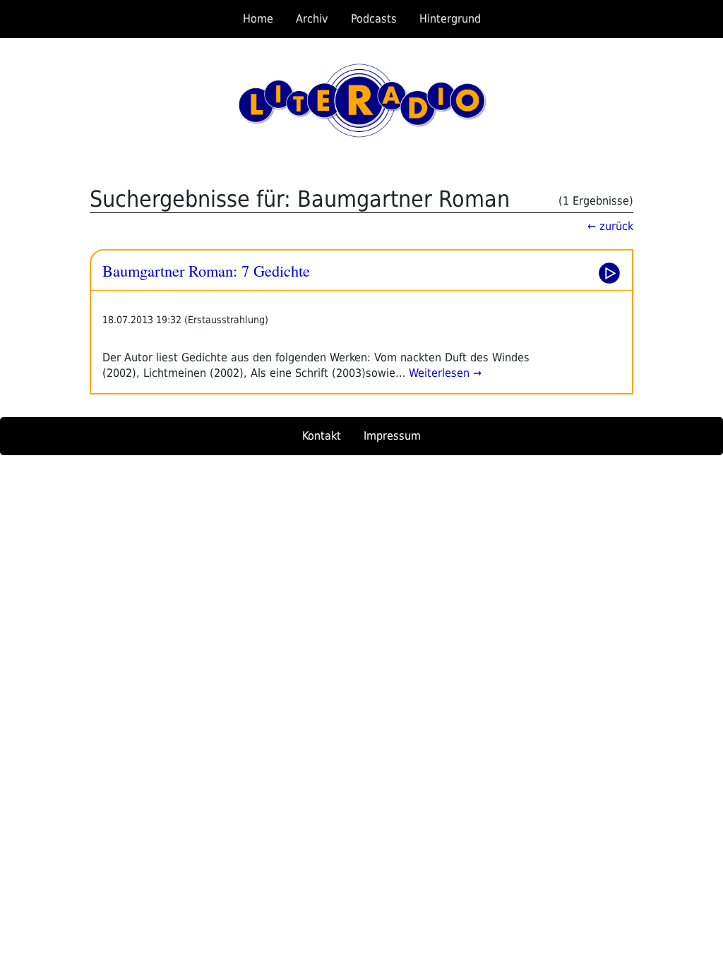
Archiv (312, 18)
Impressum (392, 435)
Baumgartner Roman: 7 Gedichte (206, 270)
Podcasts (374, 18)
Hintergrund (450, 18)
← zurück (610, 226)
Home (258, 18)
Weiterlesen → (443, 373)
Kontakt (321, 435)
